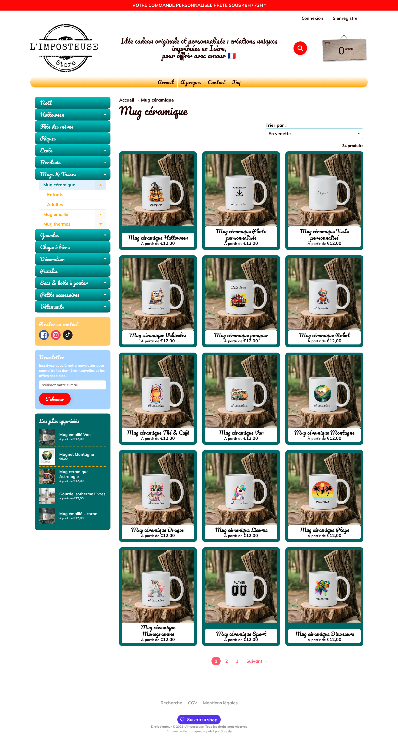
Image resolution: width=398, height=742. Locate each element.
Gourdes (75, 235)
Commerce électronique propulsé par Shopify (199, 731)
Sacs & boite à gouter (75, 283)
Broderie (75, 162)
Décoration (75, 259)
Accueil (166, 82)
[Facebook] (44, 335)
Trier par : (276, 125)
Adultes (55, 204)
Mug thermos (74, 225)
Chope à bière (55, 247)
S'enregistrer (346, 18)
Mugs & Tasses (75, 174)
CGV (192, 702)
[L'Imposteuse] (64, 48)
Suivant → (257, 661)
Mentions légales (220, 702)
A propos (190, 82)
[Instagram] (56, 335)
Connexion (312, 18)
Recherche (171, 702)
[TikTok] (68, 335)
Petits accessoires (75, 295)
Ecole (75, 150)
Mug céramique (74, 186)
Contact (216, 82)
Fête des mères (56, 126)
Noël (45, 102)
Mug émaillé (74, 215)
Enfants (55, 194)
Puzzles (49, 270)
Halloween (75, 115)
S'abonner (54, 399)
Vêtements (75, 307)
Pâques (48, 138)
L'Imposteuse (194, 726)
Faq (236, 82)
